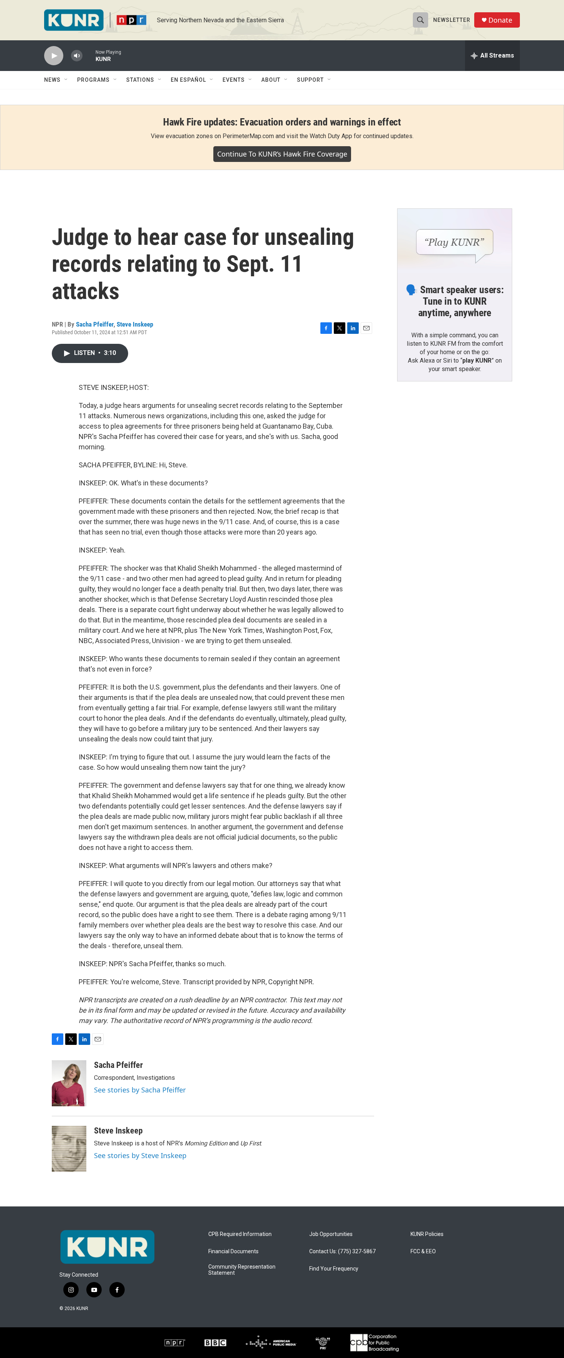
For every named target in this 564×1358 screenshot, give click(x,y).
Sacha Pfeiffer (95, 324)
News (52, 80)
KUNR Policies (427, 1234)
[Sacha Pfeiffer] (69, 1083)
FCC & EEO (423, 1251)
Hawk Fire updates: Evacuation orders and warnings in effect (282, 122)
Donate (500, 20)
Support (310, 80)
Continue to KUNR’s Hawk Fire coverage (282, 153)
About (270, 80)
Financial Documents (233, 1251)
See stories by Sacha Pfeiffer (140, 1089)
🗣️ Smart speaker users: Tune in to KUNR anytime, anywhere (455, 301)
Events (234, 80)
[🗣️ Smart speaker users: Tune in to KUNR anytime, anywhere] (454, 241)
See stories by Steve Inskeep (140, 1155)
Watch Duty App (331, 136)
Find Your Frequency (333, 1269)
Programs (93, 80)
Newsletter (451, 20)
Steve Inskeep (135, 324)
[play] (54, 55)
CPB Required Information (240, 1234)
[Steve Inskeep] (69, 1149)
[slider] (89, 55)
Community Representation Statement (241, 1270)
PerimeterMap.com (248, 136)
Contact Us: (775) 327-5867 (342, 1251)
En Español (188, 80)
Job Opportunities (331, 1234)
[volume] (76, 55)
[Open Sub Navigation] (66, 80)
